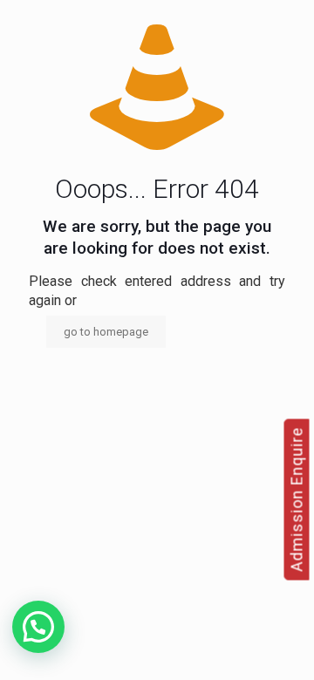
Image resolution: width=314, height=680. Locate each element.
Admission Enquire (297, 499)
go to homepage (106, 331)
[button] (38, 627)
